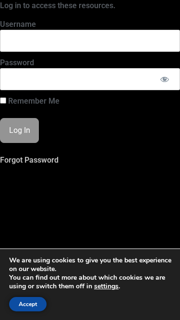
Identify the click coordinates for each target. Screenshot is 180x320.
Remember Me (33, 101)
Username (18, 24)
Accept (28, 304)
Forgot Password (29, 160)
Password (17, 62)
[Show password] (164, 79)
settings (106, 286)
